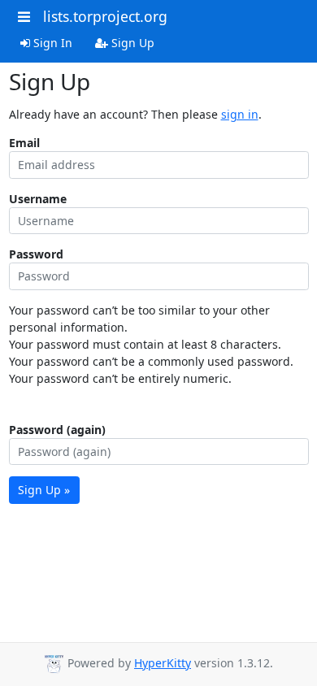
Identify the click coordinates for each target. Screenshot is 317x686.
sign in (239, 114)
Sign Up (131, 42)
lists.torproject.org (105, 16)
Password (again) (57, 429)
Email (24, 142)
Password (36, 254)
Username (38, 198)
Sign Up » (44, 489)
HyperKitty (162, 663)
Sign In (51, 42)
